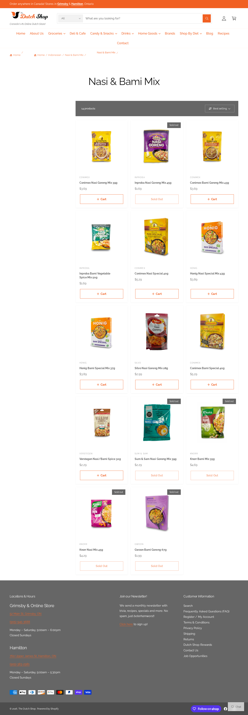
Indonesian (54, 55)
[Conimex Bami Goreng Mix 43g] (212, 146)
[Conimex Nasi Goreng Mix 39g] (102, 146)
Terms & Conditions (196, 622)
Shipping (189, 633)
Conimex (84, 177)
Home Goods (147, 33)
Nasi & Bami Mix (74, 55)
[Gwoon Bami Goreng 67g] (157, 513)
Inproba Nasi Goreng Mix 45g (153, 182)
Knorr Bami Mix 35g (202, 459)
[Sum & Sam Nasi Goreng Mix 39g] (157, 422)
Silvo (138, 363)
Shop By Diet (189, 33)
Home (17, 55)
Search (188, 606)
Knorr (194, 453)
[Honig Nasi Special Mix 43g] (212, 237)
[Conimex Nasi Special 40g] (157, 237)
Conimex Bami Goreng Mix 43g (209, 182)
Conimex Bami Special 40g (207, 368)
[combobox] (148, 18)
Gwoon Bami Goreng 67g (150, 549)
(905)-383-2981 (19, 664)
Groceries (55, 33)
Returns (188, 639)
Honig (193, 268)
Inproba (140, 177)
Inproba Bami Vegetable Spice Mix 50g (94, 275)
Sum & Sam (141, 453)
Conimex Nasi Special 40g (151, 273)
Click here (126, 624)
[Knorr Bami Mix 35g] (212, 422)
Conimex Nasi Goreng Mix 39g (98, 182)
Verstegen (86, 453)
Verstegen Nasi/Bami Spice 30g (100, 459)
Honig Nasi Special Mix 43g (207, 273)
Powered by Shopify (48, 708)
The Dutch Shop (27, 708)
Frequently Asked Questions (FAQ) (206, 611)
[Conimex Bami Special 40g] (212, 332)
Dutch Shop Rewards (197, 645)
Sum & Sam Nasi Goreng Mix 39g (155, 459)
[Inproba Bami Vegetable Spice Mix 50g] (102, 237)
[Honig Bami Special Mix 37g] (102, 332)
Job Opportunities (195, 656)
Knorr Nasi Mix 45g (91, 549)
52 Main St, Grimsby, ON (25, 613)
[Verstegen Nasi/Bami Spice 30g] (102, 422)
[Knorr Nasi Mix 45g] (102, 513)
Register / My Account (198, 617)
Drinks (126, 33)
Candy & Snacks (102, 33)
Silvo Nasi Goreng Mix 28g (151, 368)
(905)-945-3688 (20, 622)
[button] (234, 18)
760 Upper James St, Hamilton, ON (33, 656)
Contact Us (190, 650)
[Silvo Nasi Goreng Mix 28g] (157, 332)
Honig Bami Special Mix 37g (97, 368)
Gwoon (139, 544)
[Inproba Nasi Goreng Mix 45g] (157, 146)
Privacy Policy (192, 628)
